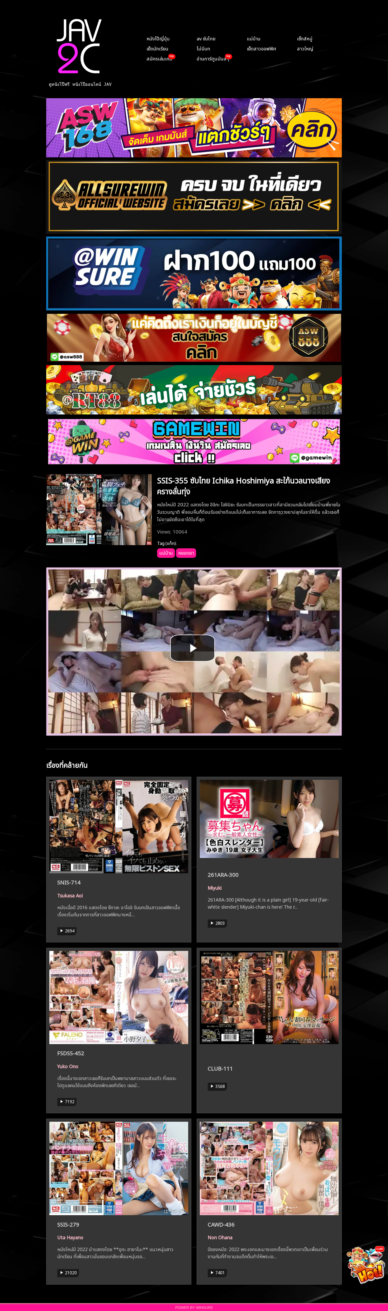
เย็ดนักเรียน (157, 48)
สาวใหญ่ (305, 48)
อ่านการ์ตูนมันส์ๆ (213, 58)
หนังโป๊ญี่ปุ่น (158, 38)
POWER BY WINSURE (194, 1308)
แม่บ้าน (254, 38)
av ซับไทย (206, 38)
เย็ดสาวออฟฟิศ (261, 48)
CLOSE (379, 1248)
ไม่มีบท (203, 48)
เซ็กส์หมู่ (305, 38)
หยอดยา (186, 552)
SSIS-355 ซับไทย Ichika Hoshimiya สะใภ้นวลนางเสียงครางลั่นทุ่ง (243, 485)
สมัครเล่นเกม (159, 58)
